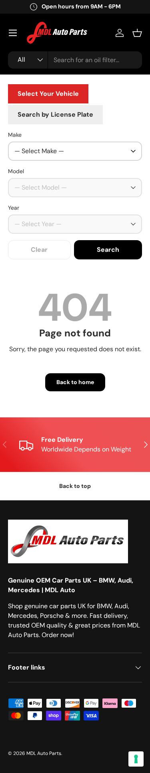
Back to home (75, 382)
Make (15, 134)
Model (16, 171)
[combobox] (75, 60)
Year (13, 207)
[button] (137, 33)
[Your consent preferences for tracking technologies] (136, 759)
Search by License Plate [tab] (55, 114)
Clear (39, 249)
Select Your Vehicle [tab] (48, 93)
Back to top (75, 486)
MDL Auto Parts (43, 753)
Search (108, 249)
